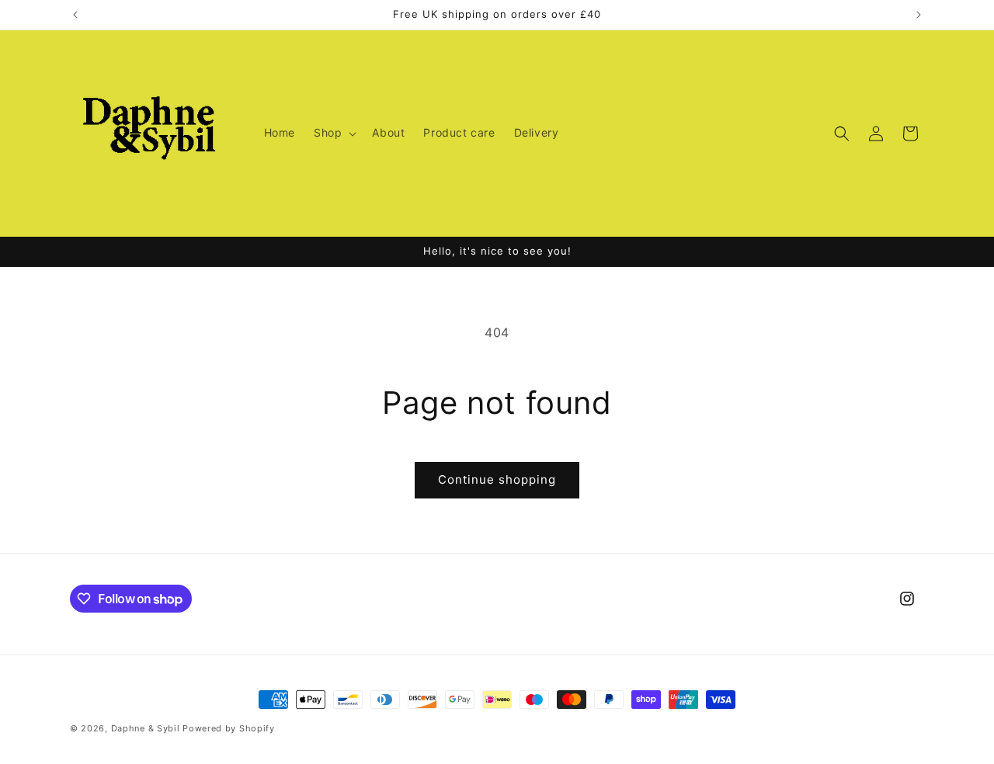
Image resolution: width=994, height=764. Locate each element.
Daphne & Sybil (145, 728)
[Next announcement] (919, 15)
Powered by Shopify (228, 728)
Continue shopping (497, 479)
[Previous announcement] (75, 15)
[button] (333, 132)
